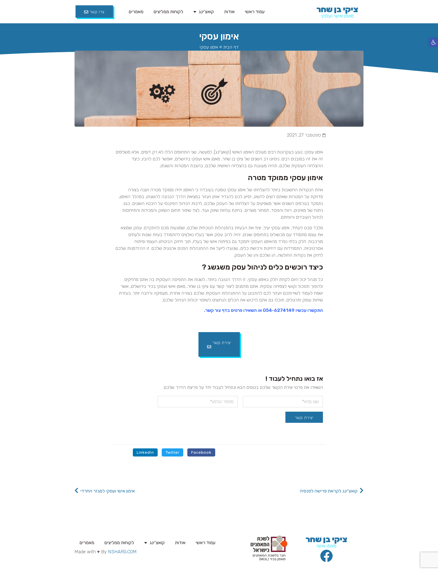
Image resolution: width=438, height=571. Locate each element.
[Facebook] (326, 555)
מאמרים (136, 11)
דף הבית (231, 47)
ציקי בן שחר (337, 9)
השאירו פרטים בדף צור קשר (231, 310)
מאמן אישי (326, 546)
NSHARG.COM (122, 552)
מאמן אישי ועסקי (337, 16)
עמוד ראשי (255, 11)
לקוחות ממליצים (168, 11)
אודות (229, 11)
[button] (433, 42)
